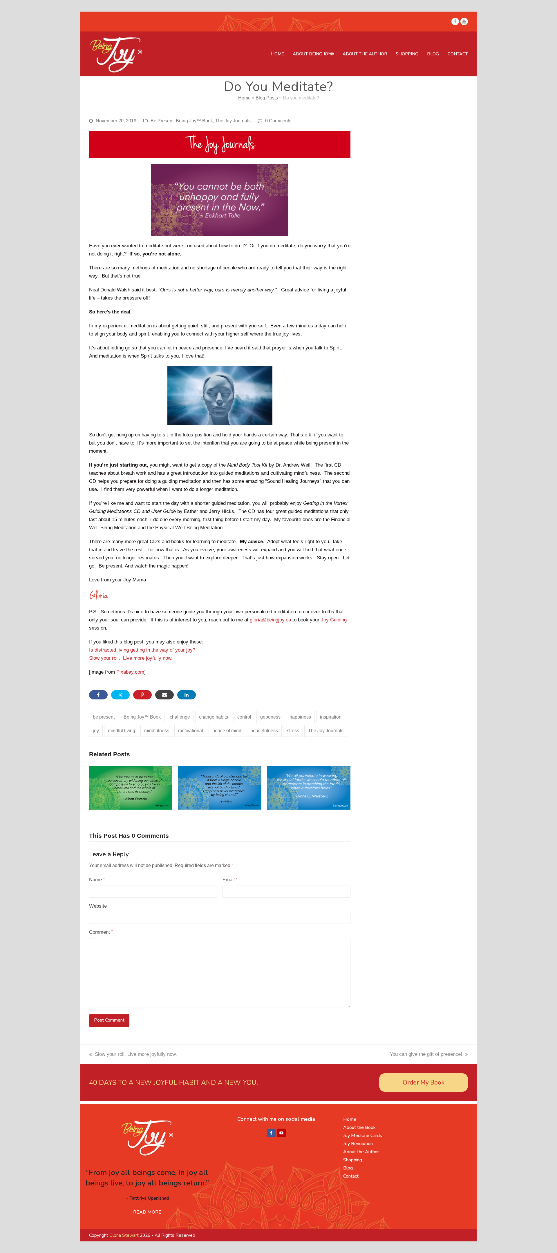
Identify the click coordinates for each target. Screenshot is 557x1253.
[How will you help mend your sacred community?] (308, 787)
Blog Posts (267, 97)
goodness (270, 717)
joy (96, 730)
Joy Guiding (334, 620)
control (244, 717)
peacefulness (264, 730)
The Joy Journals (233, 120)
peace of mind (226, 730)
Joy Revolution (358, 1143)
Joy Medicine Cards (362, 1135)
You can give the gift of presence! (426, 1054)
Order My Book (423, 1082)
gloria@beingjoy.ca (270, 620)
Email (230, 879)
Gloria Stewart (124, 1235)
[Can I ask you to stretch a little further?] (219, 787)
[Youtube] (281, 1133)
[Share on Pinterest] (142, 694)
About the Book (359, 1127)
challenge (180, 717)
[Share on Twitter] (120, 694)
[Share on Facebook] (98, 694)
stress (293, 730)
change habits (213, 717)
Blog (348, 1168)
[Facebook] (271, 1133)
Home (244, 97)
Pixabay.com (130, 672)
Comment (101, 932)
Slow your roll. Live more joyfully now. (131, 658)
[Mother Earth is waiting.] (130, 787)
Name (97, 879)
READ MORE (147, 1212)
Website (98, 906)
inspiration (330, 717)
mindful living (121, 730)
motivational (190, 730)
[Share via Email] (164, 694)
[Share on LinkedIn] (186, 694)
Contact (351, 1176)
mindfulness (156, 730)
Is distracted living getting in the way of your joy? (142, 650)
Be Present (162, 120)
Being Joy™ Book (194, 120)
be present (104, 717)
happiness (300, 717)
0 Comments (278, 120)
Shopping (352, 1160)
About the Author (361, 1152)
